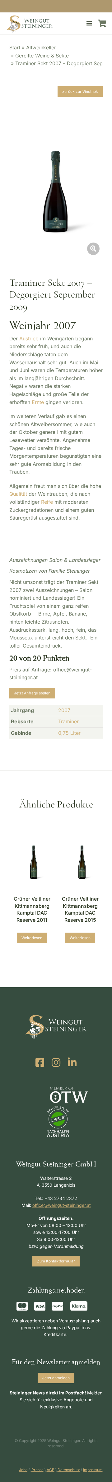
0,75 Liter (69, 733)
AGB (50, 1469)
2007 (64, 710)
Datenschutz (69, 1469)
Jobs (23, 1469)
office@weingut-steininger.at (61, 1205)
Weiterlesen (31, 937)
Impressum (93, 1469)
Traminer (68, 721)
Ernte (38, 402)
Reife (47, 502)
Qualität (18, 494)
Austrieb (29, 338)
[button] (89, 23)
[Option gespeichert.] (102, 23)
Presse (37, 1469)
